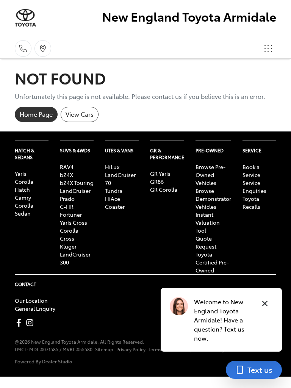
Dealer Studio (57, 361)
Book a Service (251, 170)
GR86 (157, 181)
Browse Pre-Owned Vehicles (210, 174)
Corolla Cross (69, 234)
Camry (23, 197)
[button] (268, 48)
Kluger (68, 246)
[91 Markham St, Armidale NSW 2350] (43, 48)
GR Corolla (163, 189)
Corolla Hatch (24, 185)
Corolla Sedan (24, 209)
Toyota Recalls (251, 202)
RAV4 (67, 167)
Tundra (113, 190)
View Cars (80, 114)
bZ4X (66, 174)
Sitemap (104, 349)
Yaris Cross (73, 222)
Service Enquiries (254, 186)
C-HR (67, 206)
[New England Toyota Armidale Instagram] (31, 323)
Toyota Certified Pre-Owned (212, 262)
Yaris (21, 173)
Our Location (31, 300)
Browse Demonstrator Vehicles (213, 198)
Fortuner (71, 214)
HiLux (112, 167)
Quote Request (206, 242)
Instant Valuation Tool (208, 222)
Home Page (36, 114)
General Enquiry (35, 308)
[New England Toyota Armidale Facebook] (20, 323)
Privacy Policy (131, 349)
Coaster (115, 206)
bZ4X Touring (77, 182)
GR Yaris (160, 173)
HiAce (112, 198)
